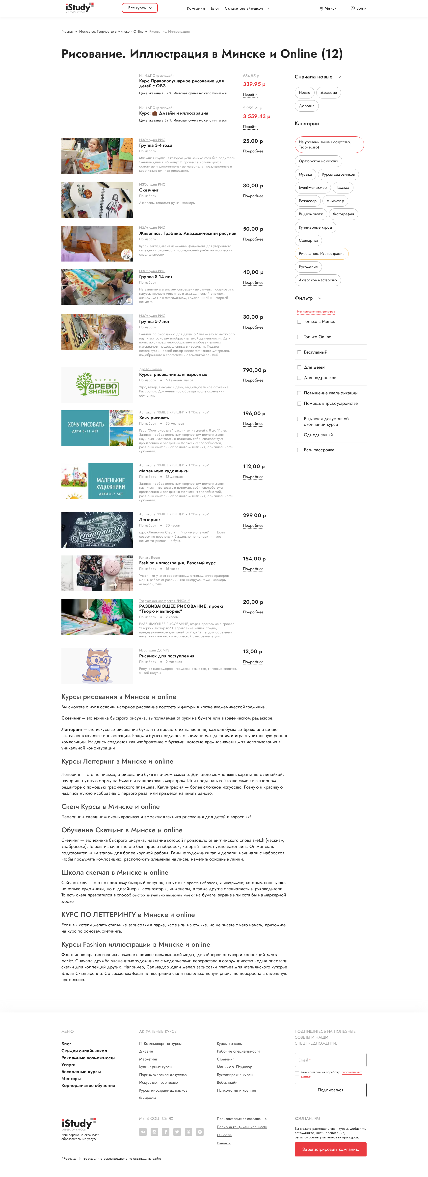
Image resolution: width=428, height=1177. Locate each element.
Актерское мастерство (318, 280)
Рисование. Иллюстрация (322, 253)
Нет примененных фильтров (316, 311)
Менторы (71, 1078)
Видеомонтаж (311, 214)
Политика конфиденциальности (242, 1126)
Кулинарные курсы (315, 227)
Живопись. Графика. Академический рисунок (188, 233)
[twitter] (177, 1132)
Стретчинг (225, 1059)
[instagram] (154, 1132)
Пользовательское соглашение (242, 1118)
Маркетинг (148, 1059)
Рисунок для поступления (166, 656)
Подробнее (253, 151)
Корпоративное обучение (88, 1085)
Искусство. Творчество (158, 1082)
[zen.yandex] (200, 1132)
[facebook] (165, 1132)
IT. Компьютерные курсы (160, 1043)
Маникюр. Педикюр (234, 1066)
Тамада (343, 187)
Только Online (317, 337)
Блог (215, 8)
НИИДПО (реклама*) (156, 75)
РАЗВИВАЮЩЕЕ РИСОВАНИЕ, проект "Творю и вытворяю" (181, 609)
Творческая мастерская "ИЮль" (164, 601)
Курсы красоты (229, 1043)
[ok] (188, 1132)
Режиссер (308, 201)
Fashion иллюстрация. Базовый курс (177, 563)
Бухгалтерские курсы (235, 1074)
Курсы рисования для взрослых (173, 374)
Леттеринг (149, 519)
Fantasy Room (149, 557)
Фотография (343, 214)
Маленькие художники (163, 471)
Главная (67, 31)
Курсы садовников (338, 174)
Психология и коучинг (236, 1090)
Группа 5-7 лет (154, 321)
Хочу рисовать (154, 417)
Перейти (250, 94)
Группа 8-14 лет (155, 276)
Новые (304, 92)
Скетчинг (148, 190)
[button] (244, 8)
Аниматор (335, 201)
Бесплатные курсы (81, 1071)
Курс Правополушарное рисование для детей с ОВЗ (181, 84)
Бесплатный (315, 352)
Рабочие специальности (238, 1051)
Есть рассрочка (319, 450)
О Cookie (224, 1134)
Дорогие (307, 106)
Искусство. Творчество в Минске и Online (111, 31)
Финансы (147, 1098)
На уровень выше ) (325, 144)
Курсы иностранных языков (163, 1090)
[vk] (143, 1132)
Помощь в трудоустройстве (331, 403)
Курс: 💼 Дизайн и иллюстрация (173, 113)
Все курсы (137, 8)
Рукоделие (308, 267)
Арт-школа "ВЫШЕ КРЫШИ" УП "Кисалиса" (174, 412)
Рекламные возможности (88, 1058)
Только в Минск (319, 321)
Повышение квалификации (331, 393)
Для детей (314, 367)
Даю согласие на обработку (331, 1074)
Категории (307, 123)
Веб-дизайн (227, 1082)
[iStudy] (79, 8)
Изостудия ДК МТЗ (154, 650)
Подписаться (331, 1090)
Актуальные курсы (158, 1031)
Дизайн (146, 1051)
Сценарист (308, 240)
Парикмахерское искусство (163, 1074)
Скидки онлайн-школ (84, 1051)
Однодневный (318, 435)
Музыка (305, 174)
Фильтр (304, 298)
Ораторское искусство (318, 161)
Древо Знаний (150, 369)
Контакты (224, 1143)
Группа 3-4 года (155, 145)
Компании (196, 8)
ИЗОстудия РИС (152, 140)
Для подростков (320, 378)
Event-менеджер (313, 187)
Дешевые (329, 92)
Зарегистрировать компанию (330, 1149)
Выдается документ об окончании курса (326, 421)
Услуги (68, 1064)
